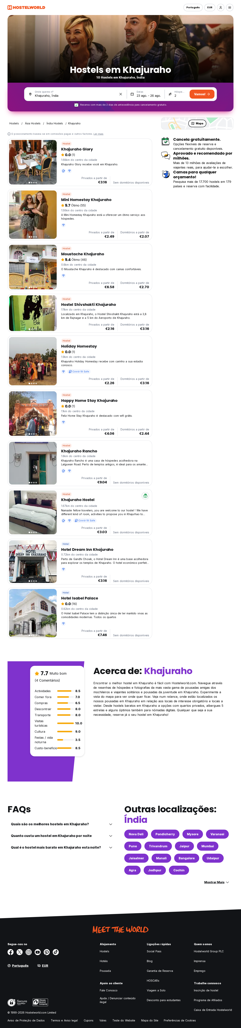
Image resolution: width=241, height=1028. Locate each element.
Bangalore (187, 858)
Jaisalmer (136, 858)
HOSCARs (153, 980)
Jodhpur (154, 870)
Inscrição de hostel (206, 990)
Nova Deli (136, 834)
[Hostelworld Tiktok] (56, 952)
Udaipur (213, 858)
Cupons (89, 1020)
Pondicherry (165, 834)
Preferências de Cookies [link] (180, 1020)
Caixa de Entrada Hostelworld (213, 1009)
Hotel (66, 544)
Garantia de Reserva (160, 970)
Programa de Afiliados (208, 1000)
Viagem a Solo (156, 990)
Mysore (192, 834)
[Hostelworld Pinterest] (47, 952)
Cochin (179, 870)
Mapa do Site (149, 1020)
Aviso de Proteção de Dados (26, 1020)
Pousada (105, 970)
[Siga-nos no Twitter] (20, 952)
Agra (132, 870)
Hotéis (104, 961)
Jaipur (184, 846)
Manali (161, 858)
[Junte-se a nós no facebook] (11, 952)
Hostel (66, 143)
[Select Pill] (220, 7)
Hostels (104, 951)
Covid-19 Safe (80, 371)
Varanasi (217, 834)
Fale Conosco (108, 990)
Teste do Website (123, 1020)
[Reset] (120, 94)
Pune (133, 846)
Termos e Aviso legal (64, 1020)
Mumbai (207, 846)
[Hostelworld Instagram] (29, 952)
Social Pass (154, 951)
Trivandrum (158, 846)
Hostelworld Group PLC (209, 951)
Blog (150, 961)
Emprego (199, 970)
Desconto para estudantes (164, 1000)
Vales (102, 1020)
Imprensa (199, 961)
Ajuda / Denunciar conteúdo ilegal (118, 1000)
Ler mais (99, 133)
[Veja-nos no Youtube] (38, 952)
